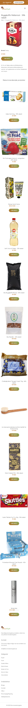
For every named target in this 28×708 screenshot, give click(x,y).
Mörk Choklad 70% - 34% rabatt (14, 473)
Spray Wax (14, 608)
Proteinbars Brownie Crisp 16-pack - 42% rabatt (14, 563)
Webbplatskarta (5, 696)
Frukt (2, 660)
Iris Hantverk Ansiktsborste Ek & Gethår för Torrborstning (14, 428)
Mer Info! (7, 58)
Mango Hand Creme (14, 204)
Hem (2, 20)
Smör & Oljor (4, 672)
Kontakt (3, 688)
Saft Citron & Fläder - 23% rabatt (14, 248)
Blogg (3, 685)
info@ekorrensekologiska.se (9, 648)
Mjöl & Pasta (4, 666)
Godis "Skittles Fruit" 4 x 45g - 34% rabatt (14, 517)
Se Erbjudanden (19, 2)
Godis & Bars (4, 663)
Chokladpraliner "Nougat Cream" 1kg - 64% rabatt (14, 382)
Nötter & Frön (5, 669)
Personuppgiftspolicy (7, 694)
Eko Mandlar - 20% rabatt (14, 337)
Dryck (2, 657)
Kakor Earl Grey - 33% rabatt (14, 114)
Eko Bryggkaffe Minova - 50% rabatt (14, 293)
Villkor (3, 691)
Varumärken (4, 675)
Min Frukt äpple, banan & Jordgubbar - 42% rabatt (14, 159)
